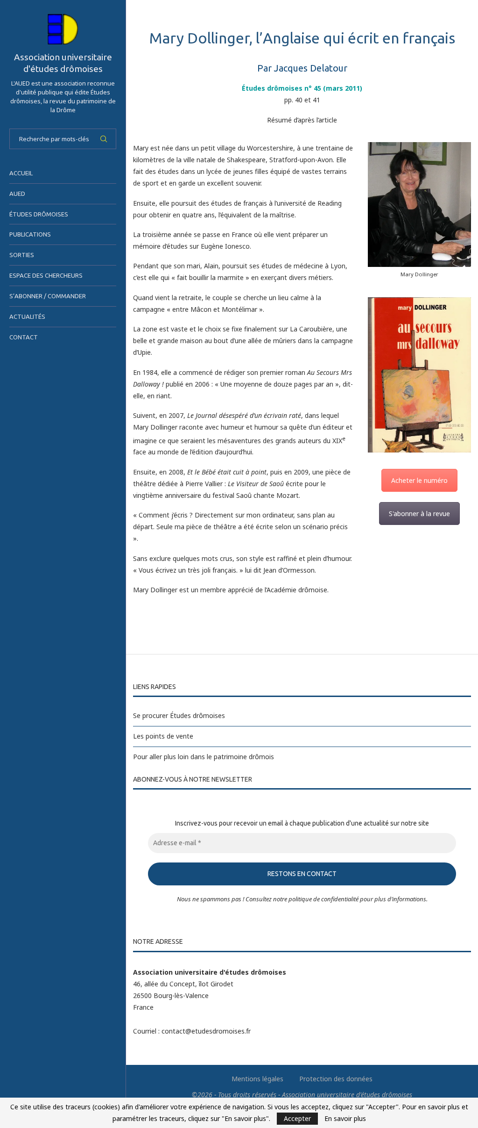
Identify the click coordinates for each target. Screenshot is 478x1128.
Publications (30, 234)
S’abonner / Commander (47, 296)
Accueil (21, 173)
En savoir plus (345, 1118)
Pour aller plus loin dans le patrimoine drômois (203, 756)
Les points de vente (163, 736)
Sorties (21, 254)
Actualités (27, 316)
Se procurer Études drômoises (179, 715)
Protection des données (336, 1078)
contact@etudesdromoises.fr (206, 1031)
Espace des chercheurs (46, 275)
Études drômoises (38, 214)
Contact (23, 337)
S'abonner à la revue (419, 513)
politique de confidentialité (323, 899)
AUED (17, 193)
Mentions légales (257, 1078)
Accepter (297, 1118)
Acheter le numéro (419, 480)
